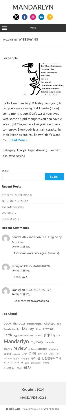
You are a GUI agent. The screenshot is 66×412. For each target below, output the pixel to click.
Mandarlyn (16, 341)
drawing (41, 150)
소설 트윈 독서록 (11, 219)
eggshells (18, 335)
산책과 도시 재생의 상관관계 (17, 195)
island (38, 335)
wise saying (17, 155)
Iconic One (13, 408)
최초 (27, 363)
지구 (6, 362)
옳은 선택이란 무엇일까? (15, 201)
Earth (8, 335)
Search (5, 170)
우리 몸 (35, 358)
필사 (27, 367)
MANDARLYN (33, 7)
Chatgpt (49, 323)
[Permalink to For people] (33, 94)
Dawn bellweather (12, 329)
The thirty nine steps (13, 207)
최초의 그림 (36, 363)
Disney (28, 328)
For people (10, 58)
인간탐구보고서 (51, 358)
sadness (32, 349)
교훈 (40, 354)
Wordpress (51, 408)
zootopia (16, 354)
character (19, 323)
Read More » (18, 140)
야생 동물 (25, 358)
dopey (38, 329)
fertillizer (28, 335)
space (7, 353)
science (42, 348)
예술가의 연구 (9, 212)
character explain (35, 324)
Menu (33, 27)
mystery (37, 342)
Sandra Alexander (24, 237)
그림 (45, 354)
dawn (58, 324)
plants (8, 348)
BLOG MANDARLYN (37, 266)
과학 (32, 353)
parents (49, 342)
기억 (52, 353)
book (7, 323)
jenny (15, 266)
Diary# (22, 150)
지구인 (15, 362)
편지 (19, 367)
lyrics (56, 335)
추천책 (46, 363)
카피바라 (9, 367)
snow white (53, 349)
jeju (48, 334)
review (20, 348)
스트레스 (8, 358)
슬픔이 (16, 358)
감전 (24, 353)
